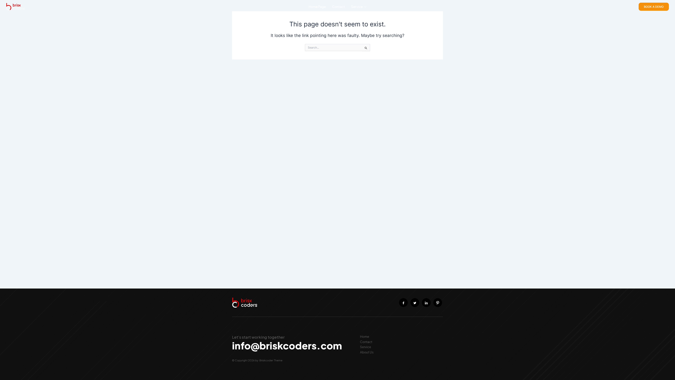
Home (364, 336)
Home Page (317, 7)
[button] (364, 6)
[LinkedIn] (426, 302)
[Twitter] (414, 302)
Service (357, 7)
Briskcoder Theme (270, 360)
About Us (367, 352)
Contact (338, 7)
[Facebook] (403, 302)
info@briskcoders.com (287, 345)
